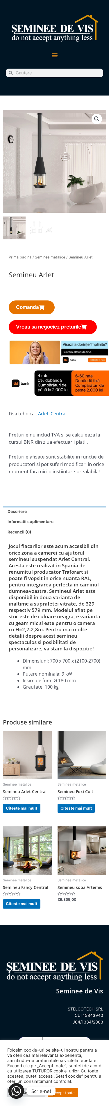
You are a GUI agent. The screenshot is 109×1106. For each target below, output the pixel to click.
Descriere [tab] (17, 511)
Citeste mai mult (21, 808)
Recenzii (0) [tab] (19, 532)
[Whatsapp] (16, 1091)
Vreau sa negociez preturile (48, 327)
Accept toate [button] (63, 1092)
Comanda (27, 307)
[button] (54, 55)
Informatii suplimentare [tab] (30, 521)
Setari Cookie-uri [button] (26, 1092)
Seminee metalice (50, 257)
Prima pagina (20, 257)
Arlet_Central (52, 413)
